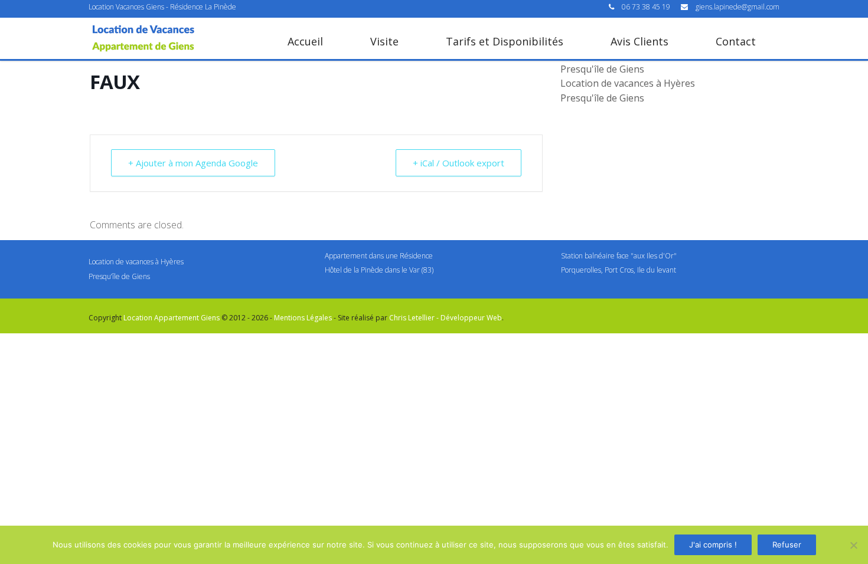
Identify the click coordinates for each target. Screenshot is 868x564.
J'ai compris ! (713, 544)
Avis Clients (639, 41)
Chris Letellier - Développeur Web (445, 318)
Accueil (305, 41)
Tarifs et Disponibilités (504, 41)
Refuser (786, 544)
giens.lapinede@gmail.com (737, 7)
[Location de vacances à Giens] (143, 38)
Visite (384, 41)
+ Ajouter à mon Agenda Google (193, 163)
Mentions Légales (303, 318)
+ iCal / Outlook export (458, 163)
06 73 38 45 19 (647, 7)
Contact (736, 41)
